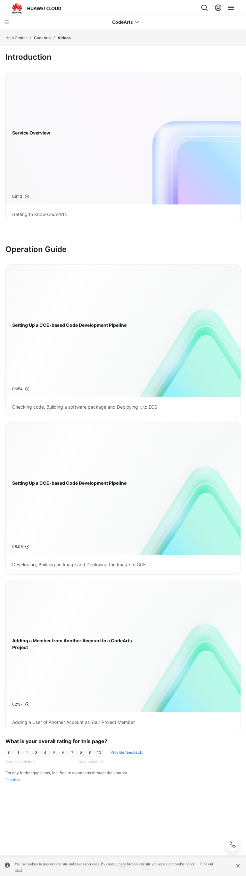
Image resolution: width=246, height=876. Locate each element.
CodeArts (42, 37)
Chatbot (12, 779)
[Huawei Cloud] (36, 8)
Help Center (16, 37)
